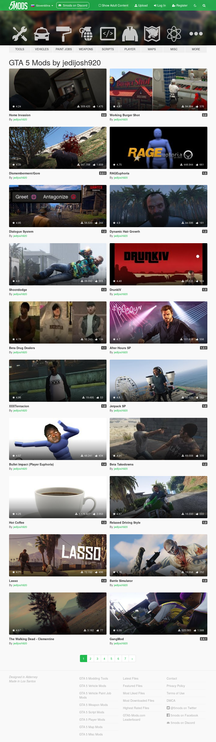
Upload (142, 5)
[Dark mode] (195, 5)
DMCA (171, 700)
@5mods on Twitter (183, 708)
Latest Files (130, 678)
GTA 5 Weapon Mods (93, 705)
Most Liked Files (134, 693)
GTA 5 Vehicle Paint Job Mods (95, 695)
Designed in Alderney (23, 677)
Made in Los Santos (22, 681)
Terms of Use (176, 693)
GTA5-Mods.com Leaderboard (134, 717)
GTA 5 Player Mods (92, 719)
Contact (172, 678)
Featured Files (132, 686)
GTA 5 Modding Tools (93, 678)
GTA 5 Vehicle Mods (92, 686)
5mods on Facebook (184, 715)
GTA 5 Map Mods (91, 727)
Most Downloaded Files (138, 700)
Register (182, 5)
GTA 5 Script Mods (91, 712)
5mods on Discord (182, 722)
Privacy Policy (176, 686)
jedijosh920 (20, 119)
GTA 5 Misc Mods (91, 734)
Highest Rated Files (136, 708)
